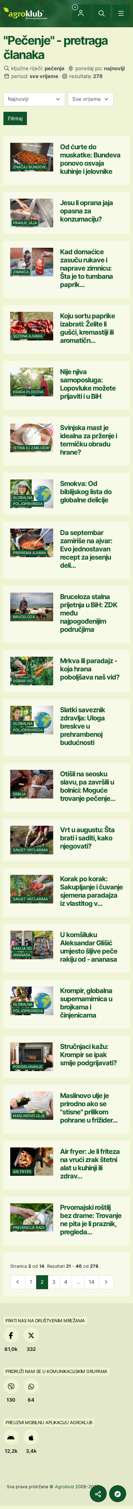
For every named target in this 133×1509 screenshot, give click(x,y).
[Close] (101, 12)
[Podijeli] (98, 1493)
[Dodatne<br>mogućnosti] (117, 1493)
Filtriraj (15, 118)
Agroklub (64, 1486)
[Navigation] (121, 12)
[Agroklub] (25, 12)
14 (91, 1282)
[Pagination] (18, 1282)
